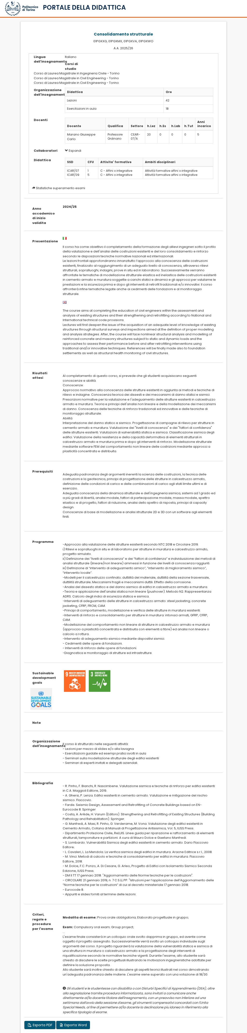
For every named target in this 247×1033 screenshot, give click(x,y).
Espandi (74, 150)
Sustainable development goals (43, 678)
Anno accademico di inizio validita (43, 215)
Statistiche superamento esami (60, 188)
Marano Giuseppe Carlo (81, 136)
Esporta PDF (42, 1025)
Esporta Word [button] (75, 1025)
